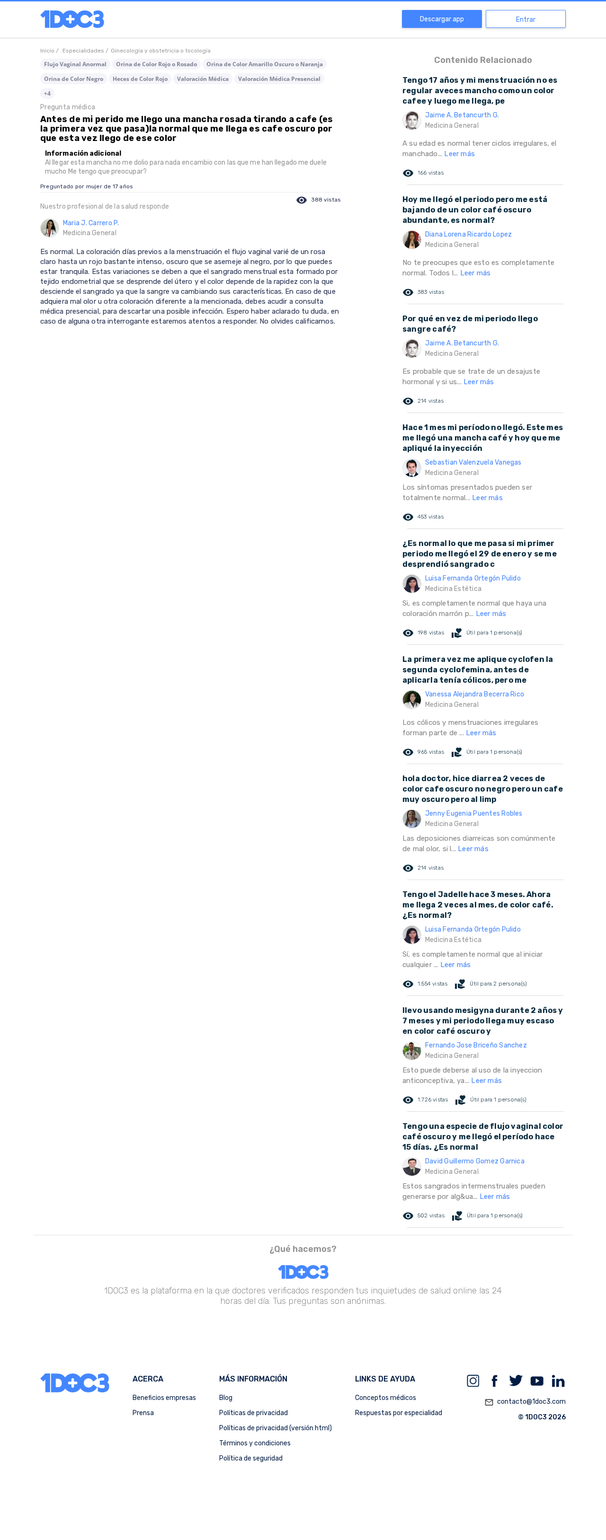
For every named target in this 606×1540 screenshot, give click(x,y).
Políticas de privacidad (253, 1413)
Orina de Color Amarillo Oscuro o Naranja (264, 64)
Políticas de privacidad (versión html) (275, 1428)
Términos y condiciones (255, 1443)
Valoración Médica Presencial (279, 79)
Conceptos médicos (385, 1398)
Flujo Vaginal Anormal (75, 64)
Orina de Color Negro (73, 79)
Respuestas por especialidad (398, 1413)
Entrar (525, 20)
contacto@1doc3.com (525, 1402)
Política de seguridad (251, 1458)
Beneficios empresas (164, 1398)
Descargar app (442, 19)
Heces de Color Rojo (140, 79)
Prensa (143, 1413)
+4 (47, 93)
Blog (225, 1398)
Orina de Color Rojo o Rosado (156, 64)
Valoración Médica (203, 79)
